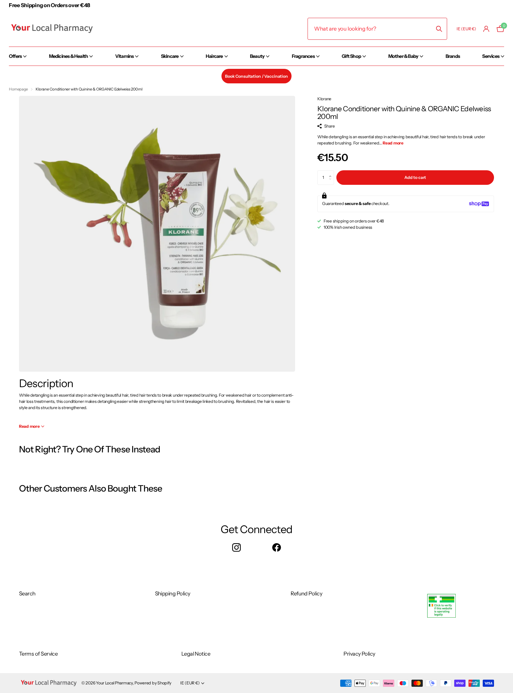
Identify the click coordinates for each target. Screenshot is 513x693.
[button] (332, 172)
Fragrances (303, 56)
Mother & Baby (403, 56)
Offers (15, 56)
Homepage (18, 89)
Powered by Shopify (152, 683)
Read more (393, 143)
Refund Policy (306, 593)
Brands (453, 56)
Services (490, 56)
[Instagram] (236, 547)
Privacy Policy (359, 654)
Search (27, 593)
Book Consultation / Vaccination (256, 76)
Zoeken (439, 29)
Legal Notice (195, 654)
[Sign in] (486, 29)
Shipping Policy (172, 593)
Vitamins (124, 56)
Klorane (324, 98)
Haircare (214, 56)
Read (29, 426)
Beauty (257, 56)
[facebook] (276, 547)
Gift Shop (351, 56)
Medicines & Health (68, 56)
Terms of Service (38, 654)
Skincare (170, 56)
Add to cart (415, 177)
